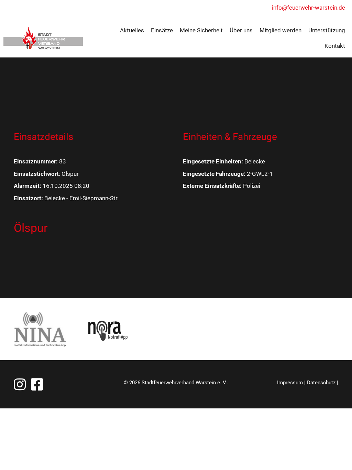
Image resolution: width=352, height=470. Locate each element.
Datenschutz (321, 383)
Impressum (290, 383)
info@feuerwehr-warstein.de (308, 7)
